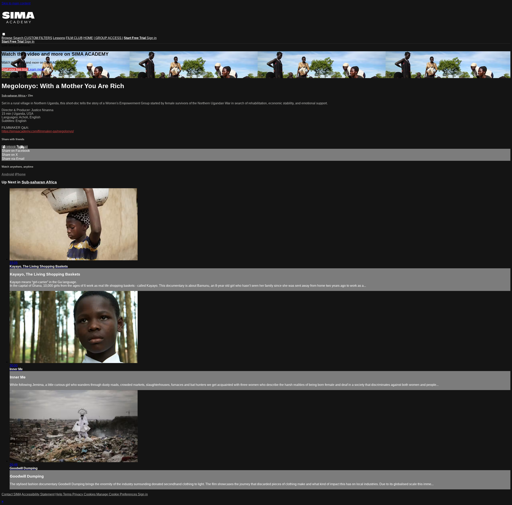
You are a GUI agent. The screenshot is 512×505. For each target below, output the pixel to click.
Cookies (90, 494)
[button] (3, 34)
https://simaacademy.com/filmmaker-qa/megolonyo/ (38, 131)
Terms (67, 494)
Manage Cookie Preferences (117, 494)
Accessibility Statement (38, 494)
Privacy (78, 494)
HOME (88, 38)
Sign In (29, 41)
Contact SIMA (11, 494)
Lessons (59, 38)
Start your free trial (15, 69)
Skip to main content (16, 3)
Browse (7, 38)
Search (18, 38)
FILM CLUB (74, 38)
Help (59, 494)
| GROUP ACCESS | (108, 38)
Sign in (152, 38)
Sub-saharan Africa (14, 95)
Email (24, 147)
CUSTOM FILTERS (38, 38)
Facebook (9, 147)
